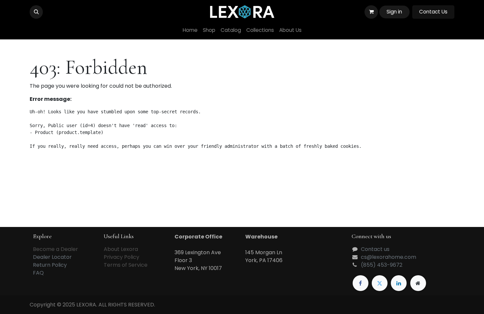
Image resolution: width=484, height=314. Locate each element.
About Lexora (121, 249)
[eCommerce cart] (371, 11)
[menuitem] (190, 30)
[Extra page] (418, 283)
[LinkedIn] (399, 283)
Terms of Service (126, 265)
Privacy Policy (121, 257)
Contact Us (433, 11)
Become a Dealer (55, 249)
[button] (36, 11)
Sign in (394, 11)
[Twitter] (380, 283)
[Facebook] (360, 283)
